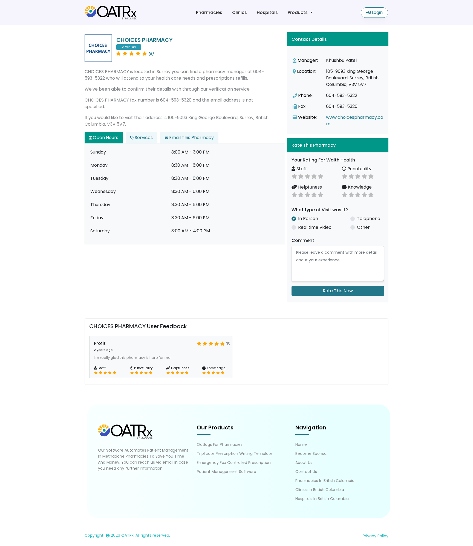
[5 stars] (320, 176)
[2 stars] (301, 176)
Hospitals (267, 12)
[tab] (337, 145)
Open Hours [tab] (105, 137)
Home (301, 444)
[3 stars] (307, 176)
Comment (303, 240)
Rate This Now (338, 291)
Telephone (368, 218)
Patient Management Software (226, 471)
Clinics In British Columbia (319, 489)
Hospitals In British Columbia (322, 498)
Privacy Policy (375, 536)
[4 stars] (314, 176)
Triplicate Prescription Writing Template (235, 453)
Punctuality (358, 169)
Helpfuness (309, 187)
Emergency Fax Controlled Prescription (234, 462)
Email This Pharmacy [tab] (191, 137)
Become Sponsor (311, 453)
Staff (301, 169)
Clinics (239, 12)
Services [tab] (143, 137)
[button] (337, 145)
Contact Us (306, 471)
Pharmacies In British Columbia (324, 480)
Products (298, 12)
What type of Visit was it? (320, 210)
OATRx (127, 535)
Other (363, 227)
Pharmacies (209, 12)
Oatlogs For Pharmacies (220, 444)
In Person (308, 218)
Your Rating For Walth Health (323, 160)
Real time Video (314, 227)
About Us (303, 462)
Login (377, 12)
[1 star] (294, 176)
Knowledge (359, 187)
